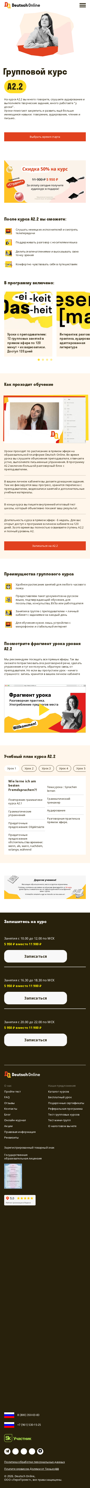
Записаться (35, 956)
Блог (7, 1114)
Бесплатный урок (60, 1097)
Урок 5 (80, 768)
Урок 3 (46, 768)
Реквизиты (11, 1137)
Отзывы (9, 1103)
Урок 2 (29, 768)
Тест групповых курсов (63, 1114)
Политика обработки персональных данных (34, 1462)
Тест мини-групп (59, 1120)
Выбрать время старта (45, 137)
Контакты (10, 1109)
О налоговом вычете (62, 1126)
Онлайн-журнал (15, 1120)
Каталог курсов (58, 1091)
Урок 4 (63, 768)
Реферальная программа (65, 1109)
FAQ (7, 1097)
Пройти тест (12, 1091)
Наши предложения (62, 1086)
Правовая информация (20, 1132)
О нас (8, 1086)
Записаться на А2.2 (45, 546)
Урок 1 (11, 768)
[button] (39, 360)
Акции (8, 1126)
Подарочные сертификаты (66, 1103)
